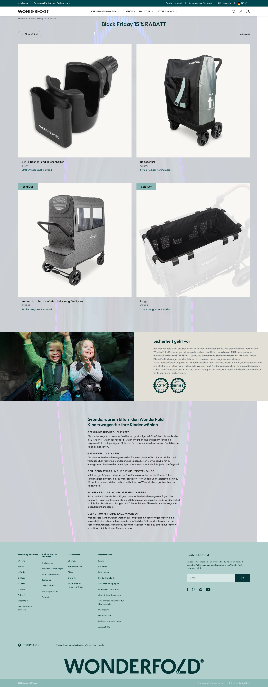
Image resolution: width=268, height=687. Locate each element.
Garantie (72, 578)
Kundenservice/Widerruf (200, 3)
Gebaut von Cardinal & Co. (239, 683)
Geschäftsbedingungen (109, 595)
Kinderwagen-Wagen (103, 11)
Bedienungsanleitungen (109, 621)
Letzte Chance (165, 11)
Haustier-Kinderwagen (53, 568)
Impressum (103, 609)
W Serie (21, 561)
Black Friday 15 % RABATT (43, 18)
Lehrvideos (103, 572)
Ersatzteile (23, 600)
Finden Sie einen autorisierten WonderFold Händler (80, 645)
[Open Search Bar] (233, 11)
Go (242, 577)
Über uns (72, 561)
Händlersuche (224, 3)
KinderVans (47, 563)
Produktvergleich (174, 3)
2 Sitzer (21, 578)
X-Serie (21, 572)
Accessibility (104, 627)
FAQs (70, 572)
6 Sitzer (21, 589)
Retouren (102, 566)
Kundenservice (75, 566)
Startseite (22, 18)
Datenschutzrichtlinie (108, 589)
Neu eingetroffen (50, 591)
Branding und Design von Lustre (210, 683)
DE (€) (244, 3)
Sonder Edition (49, 585)
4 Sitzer (21, 583)
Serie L (21, 566)
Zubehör (128, 11)
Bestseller (46, 580)
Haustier (144, 11)
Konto (101, 561)
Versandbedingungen (108, 583)
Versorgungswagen (51, 574)
